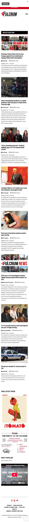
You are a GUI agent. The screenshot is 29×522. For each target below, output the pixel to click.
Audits (14, 509)
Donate (9, 505)
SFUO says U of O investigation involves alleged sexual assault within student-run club (14, 277)
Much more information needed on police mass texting (13, 234)
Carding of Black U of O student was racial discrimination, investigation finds (14, 189)
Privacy (19, 517)
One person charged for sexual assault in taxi (13, 367)
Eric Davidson (5, 238)
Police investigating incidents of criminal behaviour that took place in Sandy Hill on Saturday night (13, 102)
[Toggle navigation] (27, 14)
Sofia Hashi (4, 371)
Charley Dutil (5, 107)
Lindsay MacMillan (6, 330)
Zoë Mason (4, 152)
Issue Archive (17, 505)
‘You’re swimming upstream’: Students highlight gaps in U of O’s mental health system (12, 147)
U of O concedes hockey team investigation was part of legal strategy (14, 326)
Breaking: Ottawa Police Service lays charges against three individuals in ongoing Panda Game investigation (12, 56)
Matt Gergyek (5, 193)
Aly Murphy (4, 61)
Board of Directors (10, 507)
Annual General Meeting (14, 511)
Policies (22, 507)
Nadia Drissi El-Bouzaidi (7, 282)
